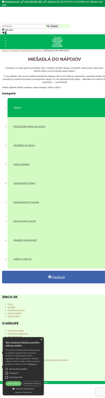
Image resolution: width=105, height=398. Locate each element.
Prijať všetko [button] (13, 384)
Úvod (57, 38)
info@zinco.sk (12, 1)
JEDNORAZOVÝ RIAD (31, 50)
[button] (6, 369)
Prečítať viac (32, 364)
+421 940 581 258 (33, 1)
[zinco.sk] (23, 22)
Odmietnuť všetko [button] (32, 384)
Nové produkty (15, 313)
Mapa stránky (14, 316)
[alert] (23, 366)
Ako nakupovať (15, 336)
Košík (57, 43)
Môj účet (8, 29)
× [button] (41, 339)
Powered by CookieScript (23, 392)
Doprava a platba (16, 330)
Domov (5, 50)
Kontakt (57, 45)
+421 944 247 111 (55, 1)
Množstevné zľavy (16, 310)
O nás (10, 304)
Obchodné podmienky (18, 333)
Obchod (57, 40)
